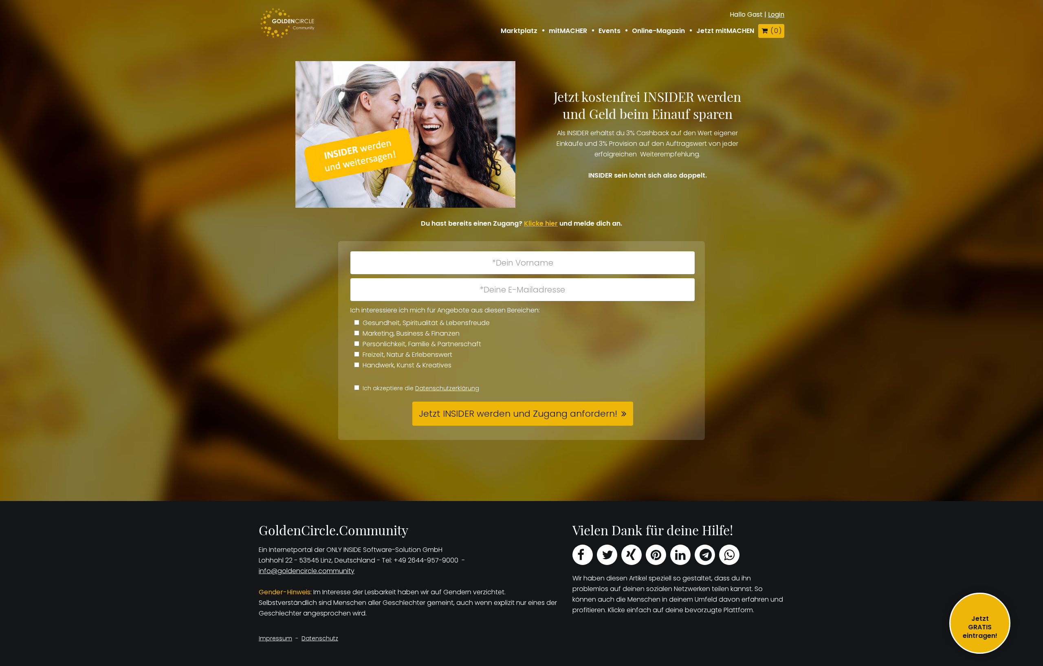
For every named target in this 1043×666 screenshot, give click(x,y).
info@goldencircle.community (306, 571)
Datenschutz (319, 638)
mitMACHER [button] (568, 31)
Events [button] (610, 31)
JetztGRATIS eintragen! (980, 627)
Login (776, 14)
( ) (775, 30)
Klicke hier (541, 223)
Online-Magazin (658, 31)
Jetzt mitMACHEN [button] (725, 31)
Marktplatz (519, 31)
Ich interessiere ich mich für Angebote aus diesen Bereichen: (445, 310)
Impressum (275, 638)
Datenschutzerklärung (447, 388)
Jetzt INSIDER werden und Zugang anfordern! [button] (518, 413)
